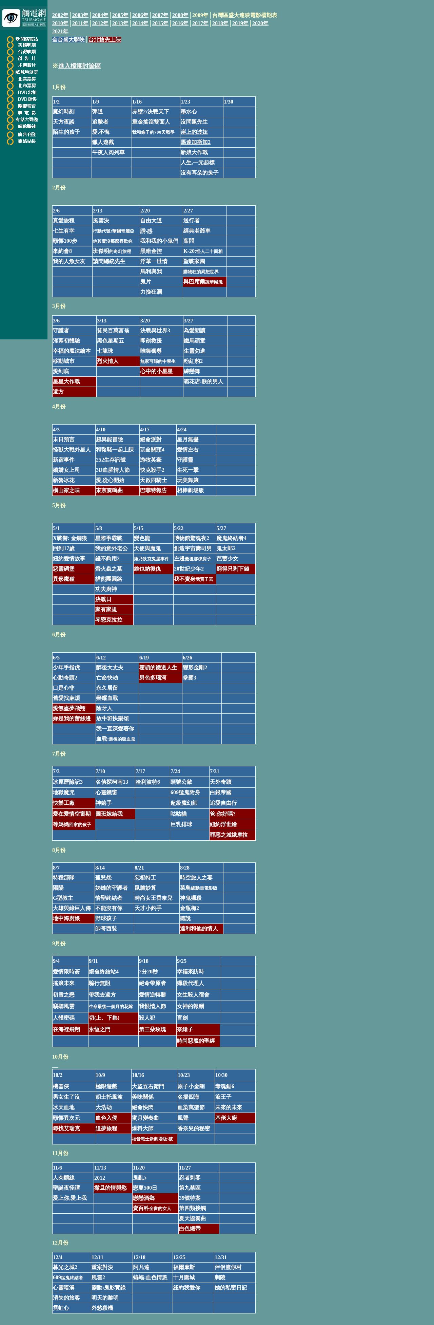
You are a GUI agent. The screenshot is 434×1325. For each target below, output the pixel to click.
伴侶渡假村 (228, 1267)
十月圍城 (184, 1277)
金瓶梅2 (189, 908)
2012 (99, 1178)
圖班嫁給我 (109, 814)
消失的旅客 (66, 1298)
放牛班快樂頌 (112, 718)
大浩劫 (104, 1107)
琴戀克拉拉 (108, 619)
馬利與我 (151, 271)
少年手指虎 (66, 667)
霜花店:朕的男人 (203, 381)
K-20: (203, 251)
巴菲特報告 (153, 490)
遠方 (58, 391)
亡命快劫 (107, 677)
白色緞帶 (190, 1228)
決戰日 (103, 599)
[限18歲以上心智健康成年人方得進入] (24, 128)
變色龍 (142, 538)
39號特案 (190, 1198)
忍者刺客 (190, 1177)
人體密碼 (64, 1018)
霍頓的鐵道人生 (158, 667)
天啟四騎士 (153, 480)
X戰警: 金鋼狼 (70, 538)
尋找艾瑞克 (66, 1128)
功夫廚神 (106, 589)
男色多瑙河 (152, 677)
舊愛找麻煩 (66, 698)
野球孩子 (106, 918)
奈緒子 (185, 1029)
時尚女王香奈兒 (154, 898)
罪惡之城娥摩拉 (229, 835)
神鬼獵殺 (191, 898)
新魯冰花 (64, 480)
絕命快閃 (143, 1107)
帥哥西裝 (106, 928)
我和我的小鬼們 (159, 241)
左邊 (192, 558)
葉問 (188, 241)
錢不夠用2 (107, 558)
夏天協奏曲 (192, 1218)
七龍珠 (105, 351)
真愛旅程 (64, 220)
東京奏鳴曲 (109, 490)
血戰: (115, 739)
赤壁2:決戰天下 (150, 111)
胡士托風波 (109, 1097)
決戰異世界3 (155, 330)
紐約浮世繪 (223, 824)
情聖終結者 (108, 898)
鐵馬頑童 (194, 340)
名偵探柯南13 (112, 782)
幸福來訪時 (190, 971)
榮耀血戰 (107, 698)
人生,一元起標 (198, 162)
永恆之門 (100, 1029)
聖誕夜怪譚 (66, 1188)
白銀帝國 (221, 792)
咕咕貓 (179, 814)
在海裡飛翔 (66, 1029)
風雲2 (98, 1277)
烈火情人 (108, 361)
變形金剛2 (195, 667)
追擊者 (100, 122)
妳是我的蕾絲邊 (72, 718)
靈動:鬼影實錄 (109, 1287)
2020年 (260, 23)
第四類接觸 (192, 1208)
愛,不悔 (101, 132)
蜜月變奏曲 (145, 1118)
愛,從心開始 (110, 480)
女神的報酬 (190, 1006)
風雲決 (101, 220)
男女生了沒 (66, 1097)
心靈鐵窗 (106, 792)
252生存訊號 (111, 460)
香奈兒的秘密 (194, 1128)
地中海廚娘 (66, 918)
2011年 (80, 23)
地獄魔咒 (64, 792)
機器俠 (61, 1086)
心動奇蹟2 (65, 677)
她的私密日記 (231, 1287)
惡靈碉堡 (64, 569)
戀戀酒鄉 (144, 1198)
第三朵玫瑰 (152, 1029)
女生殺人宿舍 (193, 994)
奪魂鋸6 (224, 1086)
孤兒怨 (103, 877)
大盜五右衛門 (148, 1086)
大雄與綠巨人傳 (72, 908)
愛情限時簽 (66, 971)
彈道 (97, 111)
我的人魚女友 (69, 261)
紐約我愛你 (186, 1287)
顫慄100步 (65, 241)
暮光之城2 (65, 1267)
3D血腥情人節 (113, 470)
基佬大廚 (226, 1118)
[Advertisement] (220, 62)
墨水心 (189, 111)
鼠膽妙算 (145, 888)
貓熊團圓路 (108, 579)
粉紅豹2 (193, 361)
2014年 (140, 23)
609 (175, 792)
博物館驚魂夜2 (191, 538)
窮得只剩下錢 (233, 569)
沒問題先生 (194, 122)
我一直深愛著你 (115, 728)
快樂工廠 (64, 803)
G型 (57, 898)
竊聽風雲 (64, 1006)
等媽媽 (72, 824)
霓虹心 (61, 1308)
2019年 (240, 23)
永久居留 (107, 688)
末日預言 (64, 439)
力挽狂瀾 (151, 292)
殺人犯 (147, 1018)
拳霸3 (189, 677)
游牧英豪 (151, 460)
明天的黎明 (105, 1298)
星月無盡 (188, 439)
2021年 (60, 31)
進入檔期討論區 (79, 65)
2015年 (160, 23)
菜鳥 (198, 888)
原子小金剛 (191, 1086)
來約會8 (62, 251)
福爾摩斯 (184, 1267)
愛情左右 (188, 449)
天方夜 (61, 122)
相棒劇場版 (190, 490)
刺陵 (220, 1277)
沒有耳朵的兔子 (200, 172)
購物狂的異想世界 (201, 271)
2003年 (80, 15)
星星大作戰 (66, 381)
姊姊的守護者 (111, 888)
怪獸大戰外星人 (72, 449)
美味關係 (143, 1097)
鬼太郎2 (226, 548)
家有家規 (106, 609)
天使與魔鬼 (147, 548)
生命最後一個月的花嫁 (111, 1006)
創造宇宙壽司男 (193, 548)
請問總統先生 (109, 261)
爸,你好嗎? (223, 814)
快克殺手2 (152, 470)
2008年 (180, 15)
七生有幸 (64, 231)
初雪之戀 (64, 994)
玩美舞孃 (188, 480)
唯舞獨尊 (151, 351)
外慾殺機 (102, 1308)
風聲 (183, 1118)
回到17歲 (64, 548)
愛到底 (61, 371)
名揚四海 (188, 1097)
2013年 (120, 23)
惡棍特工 (145, 877)
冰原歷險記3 (68, 782)
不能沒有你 (108, 908)
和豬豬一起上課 (115, 449)
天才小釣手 (148, 908)
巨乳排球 (181, 824)
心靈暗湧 (64, 1287)
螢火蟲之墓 (108, 569)
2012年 (100, 23)
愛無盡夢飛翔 (69, 708)
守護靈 (185, 460)
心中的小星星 (156, 371)
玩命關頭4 (152, 449)
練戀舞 (192, 371)
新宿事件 (64, 460)
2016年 (180, 23)
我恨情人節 (152, 1006)
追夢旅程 (106, 1128)
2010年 (60, 23)
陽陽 (58, 888)
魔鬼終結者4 (231, 538)
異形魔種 (64, 579)
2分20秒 (148, 971)
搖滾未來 (64, 983)
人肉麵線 (64, 1177)
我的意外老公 (111, 548)
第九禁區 (190, 1188)
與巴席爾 (203, 281)
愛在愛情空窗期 (72, 814)
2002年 (60, 15)
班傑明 (107, 251)
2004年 (100, 15)
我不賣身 (193, 579)
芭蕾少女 (227, 558)
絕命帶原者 (152, 983)
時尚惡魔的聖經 (196, 1041)
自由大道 (151, 220)
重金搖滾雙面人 (151, 122)
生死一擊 (188, 470)
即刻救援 (151, 340)
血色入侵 (106, 1118)
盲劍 (182, 1018)
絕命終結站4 (104, 971)
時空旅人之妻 (196, 877)
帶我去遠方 (102, 994)
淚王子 (223, 1097)
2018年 (220, 23)
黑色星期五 (110, 340)
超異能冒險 (109, 439)
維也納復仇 (147, 569)
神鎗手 (104, 803)
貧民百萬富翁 (113, 330)
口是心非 (64, 688)
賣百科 (152, 1208)
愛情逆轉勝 (152, 994)
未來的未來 (228, 1107)
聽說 (185, 918)
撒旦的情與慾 (110, 1188)
